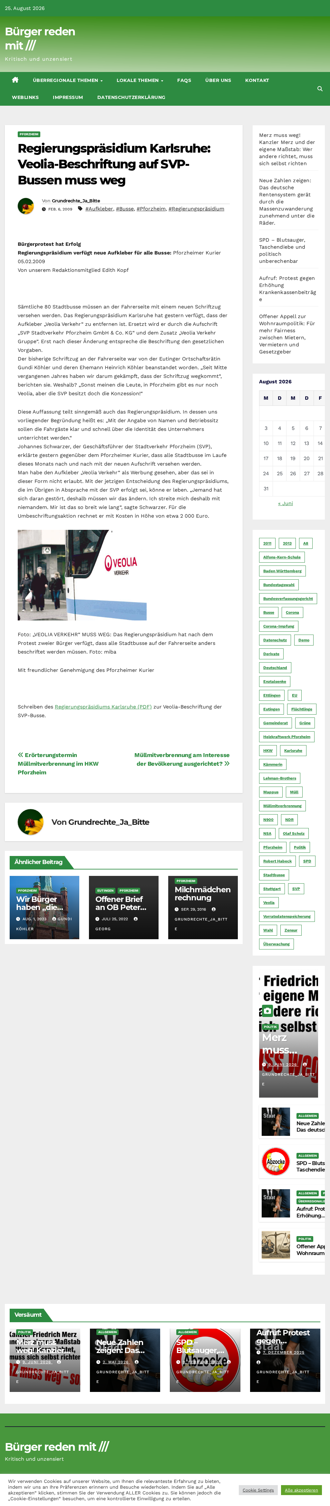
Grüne (305, 723)
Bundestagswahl (279, 585)
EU (294, 695)
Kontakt (257, 80)
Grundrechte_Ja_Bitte (76, 201)
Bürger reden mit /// (56, 1447)
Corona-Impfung (278, 626)
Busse (268, 612)
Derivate (271, 654)
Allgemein (307, 1116)
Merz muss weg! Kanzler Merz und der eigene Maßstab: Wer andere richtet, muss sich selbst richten (287, 149)
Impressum (68, 97)
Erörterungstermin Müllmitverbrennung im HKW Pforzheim (58, 764)
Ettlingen (271, 695)
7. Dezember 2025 (284, 1352)
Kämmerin (272, 764)
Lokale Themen (138, 80)
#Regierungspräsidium (196, 209)
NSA (267, 833)
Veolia (269, 902)
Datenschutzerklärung (131, 97)
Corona (292, 612)
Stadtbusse (274, 875)
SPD (307, 861)
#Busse (125, 209)
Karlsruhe (293, 750)
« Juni (285, 503)
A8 (305, 543)
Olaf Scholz (294, 833)
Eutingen (105, 890)
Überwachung (276, 944)
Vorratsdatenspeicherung (287, 916)
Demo (303, 640)
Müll (294, 792)
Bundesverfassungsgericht (288, 598)
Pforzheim (29, 134)
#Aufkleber (99, 209)
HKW (268, 750)
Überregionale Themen (66, 80)
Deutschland (275, 667)
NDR (289, 819)
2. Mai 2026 (116, 1362)
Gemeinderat (275, 723)
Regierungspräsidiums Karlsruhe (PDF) (103, 707)
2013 (287, 543)
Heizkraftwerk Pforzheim (286, 737)
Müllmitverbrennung (282, 806)
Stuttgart (272, 889)
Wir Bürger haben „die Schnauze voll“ (43, 907)
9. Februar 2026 (202, 1362)
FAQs (184, 80)
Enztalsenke (274, 681)
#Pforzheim (151, 209)
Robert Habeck (277, 861)
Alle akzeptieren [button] (301, 1490)
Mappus (270, 792)
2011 (267, 543)
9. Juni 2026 (283, 1064)
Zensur (291, 930)
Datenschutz (275, 640)
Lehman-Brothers (279, 778)
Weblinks (25, 97)
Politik (300, 847)
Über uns (218, 80)
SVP (296, 889)
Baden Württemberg (282, 571)
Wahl (268, 930)
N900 (268, 819)
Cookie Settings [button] (258, 1490)
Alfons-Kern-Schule (282, 557)
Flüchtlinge (301, 709)
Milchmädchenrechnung (203, 893)
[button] (320, 89)
